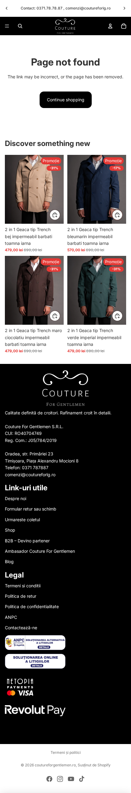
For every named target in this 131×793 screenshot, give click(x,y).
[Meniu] (7, 26)
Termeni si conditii (23, 585)
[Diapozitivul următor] (124, 8)
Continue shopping (65, 99)
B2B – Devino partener (27, 540)
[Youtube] (71, 779)
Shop (10, 530)
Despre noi (15, 498)
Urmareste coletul (22, 519)
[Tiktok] (81, 779)
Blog (9, 561)
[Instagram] (60, 779)
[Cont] (110, 26)
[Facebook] (49, 779)
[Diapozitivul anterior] (6, 8)
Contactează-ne (21, 627)
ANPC (11, 617)
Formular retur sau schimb (30, 508)
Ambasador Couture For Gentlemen (40, 551)
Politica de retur (20, 596)
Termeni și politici (66, 752)
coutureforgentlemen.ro (55, 765)
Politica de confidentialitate (32, 606)
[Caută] (20, 26)
